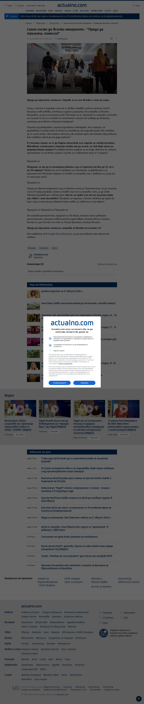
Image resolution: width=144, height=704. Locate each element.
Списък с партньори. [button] (65, 364)
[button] (72, 350)
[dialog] (72, 352)
